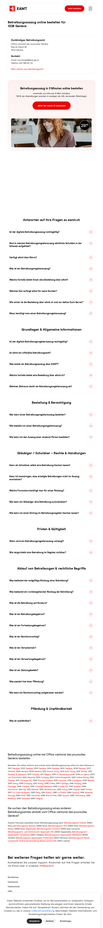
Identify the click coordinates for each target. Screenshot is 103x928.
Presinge (12, 786)
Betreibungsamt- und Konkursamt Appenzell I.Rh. (31, 832)
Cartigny (28, 783)
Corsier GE (63, 786)
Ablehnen (50, 921)
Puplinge (64, 783)
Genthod (25, 798)
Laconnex (35, 795)
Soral (23, 795)
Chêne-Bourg (82, 777)
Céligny (38, 798)
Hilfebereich (46, 865)
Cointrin (35, 774)
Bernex (91, 780)
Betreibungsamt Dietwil (75, 823)
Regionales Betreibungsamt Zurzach (43, 829)
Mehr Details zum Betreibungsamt (27, 69)
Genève (16, 768)
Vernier (84, 771)
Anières (77, 786)
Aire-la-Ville (51, 795)
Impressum (13, 882)
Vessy (15, 783)
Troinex (88, 789)
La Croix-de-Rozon (21, 792)
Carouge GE (26, 780)
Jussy (64, 789)
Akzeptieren (34, 921)
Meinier (35, 789)
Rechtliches (13, 877)
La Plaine (61, 792)
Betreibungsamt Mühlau (24, 826)
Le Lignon (84, 774)
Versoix (65, 795)
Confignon (77, 780)
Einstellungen (65, 921)
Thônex (11, 780)
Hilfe (10, 891)
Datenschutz (14, 886)
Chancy (75, 792)
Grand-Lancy (53, 771)
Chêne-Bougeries (62, 777)
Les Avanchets (14, 777)
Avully (40, 783)
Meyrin (47, 774)
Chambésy (80, 795)
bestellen (74, 8)
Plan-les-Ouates (45, 780)
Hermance (13, 789)
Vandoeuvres (50, 789)
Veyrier (76, 789)
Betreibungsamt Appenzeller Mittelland (63, 835)
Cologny (45, 777)
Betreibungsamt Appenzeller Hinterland (34, 838)
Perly (38, 792)
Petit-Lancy (70, 771)
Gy (24, 789)
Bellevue (12, 798)
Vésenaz (31, 777)
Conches (62, 780)
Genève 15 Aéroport (17, 774)
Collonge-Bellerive (43, 786)
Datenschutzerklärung (43, 911)
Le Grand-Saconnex (65, 774)
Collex (52, 783)
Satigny (77, 783)
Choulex (25, 786)
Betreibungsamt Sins (57, 826)
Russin (49, 792)
